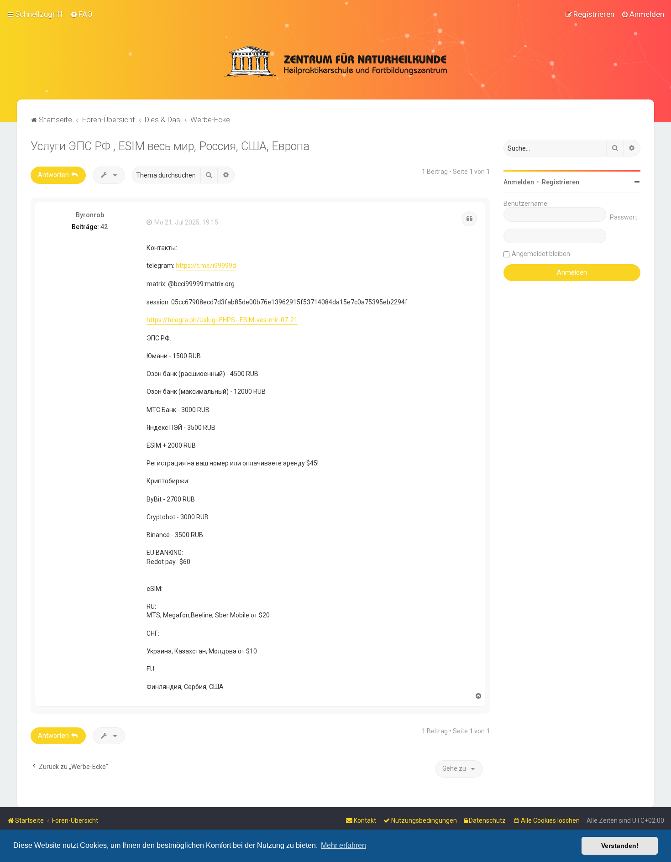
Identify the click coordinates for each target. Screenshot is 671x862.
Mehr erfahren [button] (343, 845)
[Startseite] (335, 61)
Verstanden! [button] (620, 845)
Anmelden (518, 182)
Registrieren (560, 182)
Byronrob (90, 215)
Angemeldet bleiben (541, 253)
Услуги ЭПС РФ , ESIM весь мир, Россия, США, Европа (170, 146)
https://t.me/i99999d (206, 265)
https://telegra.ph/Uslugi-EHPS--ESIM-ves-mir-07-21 (222, 320)
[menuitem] (81, 14)
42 (104, 226)
